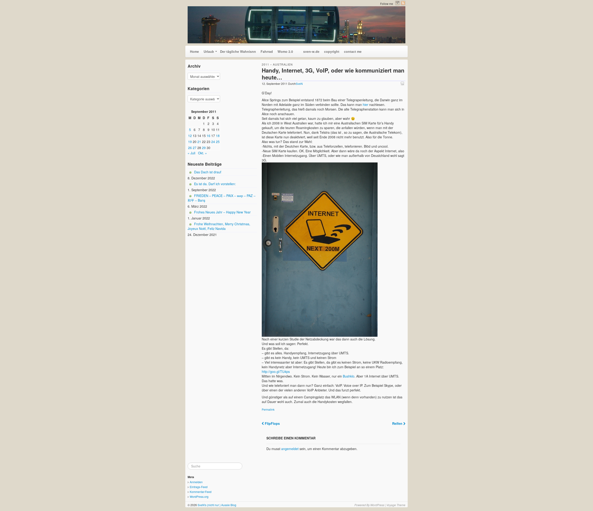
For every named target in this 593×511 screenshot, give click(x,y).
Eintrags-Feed (199, 487)
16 (208, 135)
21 (199, 141)
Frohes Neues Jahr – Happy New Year (222, 212)
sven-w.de (308, 51)
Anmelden (196, 482)
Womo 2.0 (285, 51)
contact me (353, 51)
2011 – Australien (277, 64)
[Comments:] (403, 83)
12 (190, 135)
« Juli (191, 153)
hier (366, 104)
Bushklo (348, 376)
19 (190, 141)
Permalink (268, 409)
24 (213, 141)
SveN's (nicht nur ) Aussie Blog (216, 505)
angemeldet (290, 448)
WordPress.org (199, 496)
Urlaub (209, 51)
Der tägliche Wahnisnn (238, 51)
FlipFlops (272, 423)
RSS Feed (403, 3)
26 (190, 147)
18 (218, 135)
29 (204, 147)
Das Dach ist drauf (207, 172)
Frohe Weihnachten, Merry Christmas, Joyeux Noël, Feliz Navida (219, 226)
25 (218, 141)
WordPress (377, 505)
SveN (299, 84)
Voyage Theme (395, 505)
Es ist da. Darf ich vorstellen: (215, 183)
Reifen (397, 423)
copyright (331, 51)
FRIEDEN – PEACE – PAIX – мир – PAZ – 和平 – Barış (221, 198)
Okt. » (202, 153)
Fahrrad (267, 51)
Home (194, 51)
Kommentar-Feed (200, 492)
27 (194, 147)
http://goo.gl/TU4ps (276, 371)
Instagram (397, 3)
